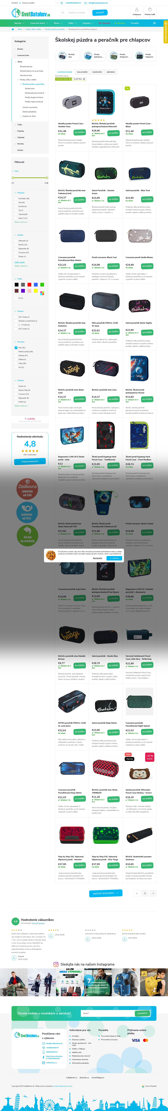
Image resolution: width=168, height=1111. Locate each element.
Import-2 (23, 218)
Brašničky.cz (84, 1078)
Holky (22, 363)
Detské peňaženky (29, 112)
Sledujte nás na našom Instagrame (88, 964)
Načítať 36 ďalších (104, 893)
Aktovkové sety (26, 75)
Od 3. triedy (24, 317)
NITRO (22, 402)
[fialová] (23, 291)
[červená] (29, 285)
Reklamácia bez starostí (81, 1056)
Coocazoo (23, 253)
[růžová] (29, 291)
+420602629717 (52, 1048)
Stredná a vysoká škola (28, 321)
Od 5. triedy (24, 329)
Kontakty (15, 3)
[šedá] (23, 285)
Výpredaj (20, 137)
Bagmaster (23, 249)
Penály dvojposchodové (34, 97)
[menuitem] (19, 23)
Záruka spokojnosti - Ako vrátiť (81, 1044)
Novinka (22, 206)
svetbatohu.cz (51, 1063)
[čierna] (17, 285)
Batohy (20, 49)
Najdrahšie (97, 72)
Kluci (22, 348)
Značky (20, 150)
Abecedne (111, 72)
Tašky (19, 124)
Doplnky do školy (29, 116)
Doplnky (20, 131)
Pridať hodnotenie (30, 461)
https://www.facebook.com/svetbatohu (54, 1057)
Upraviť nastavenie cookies (62, 1086)
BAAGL (23, 245)
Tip (21, 210)
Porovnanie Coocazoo (109, 1040)
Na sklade (24, 199)
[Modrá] (36, 285)
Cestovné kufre (23, 55)
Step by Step (24, 390)
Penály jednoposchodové (34, 93)
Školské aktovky (26, 66)
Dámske (23, 355)
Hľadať (100, 12)
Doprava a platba (28, 3)
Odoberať (142, 1013)
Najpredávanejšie (65, 72)
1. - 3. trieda (24, 325)
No (21, 298)
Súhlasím (115, 558)
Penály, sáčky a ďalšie (28, 80)
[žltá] (36, 291)
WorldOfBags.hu (98, 1078)
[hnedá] (17, 291)
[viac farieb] (42, 293)
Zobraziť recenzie (38, 923)
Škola (20, 62)
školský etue (29, 88)
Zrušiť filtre (31, 419)
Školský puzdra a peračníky (33, 84)
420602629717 (52, 1052)
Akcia (21, 202)
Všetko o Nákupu (78, 1049)
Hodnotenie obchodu (80, 1059)
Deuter (22, 256)
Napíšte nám (77, 1052)
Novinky (20, 144)
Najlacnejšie (82, 72)
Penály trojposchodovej (34, 102)
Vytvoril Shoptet (150, 1086)
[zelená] (42, 285)
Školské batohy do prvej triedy (31, 71)
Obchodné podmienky (80, 1063)
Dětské (22, 359)
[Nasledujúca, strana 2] (145, 893)
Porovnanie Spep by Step (110, 1036)
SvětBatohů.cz (71, 1078)
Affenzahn (23, 241)
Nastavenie (97, 558)
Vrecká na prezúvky (30, 107)
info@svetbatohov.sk (54, 1043)
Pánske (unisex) (25, 352)
